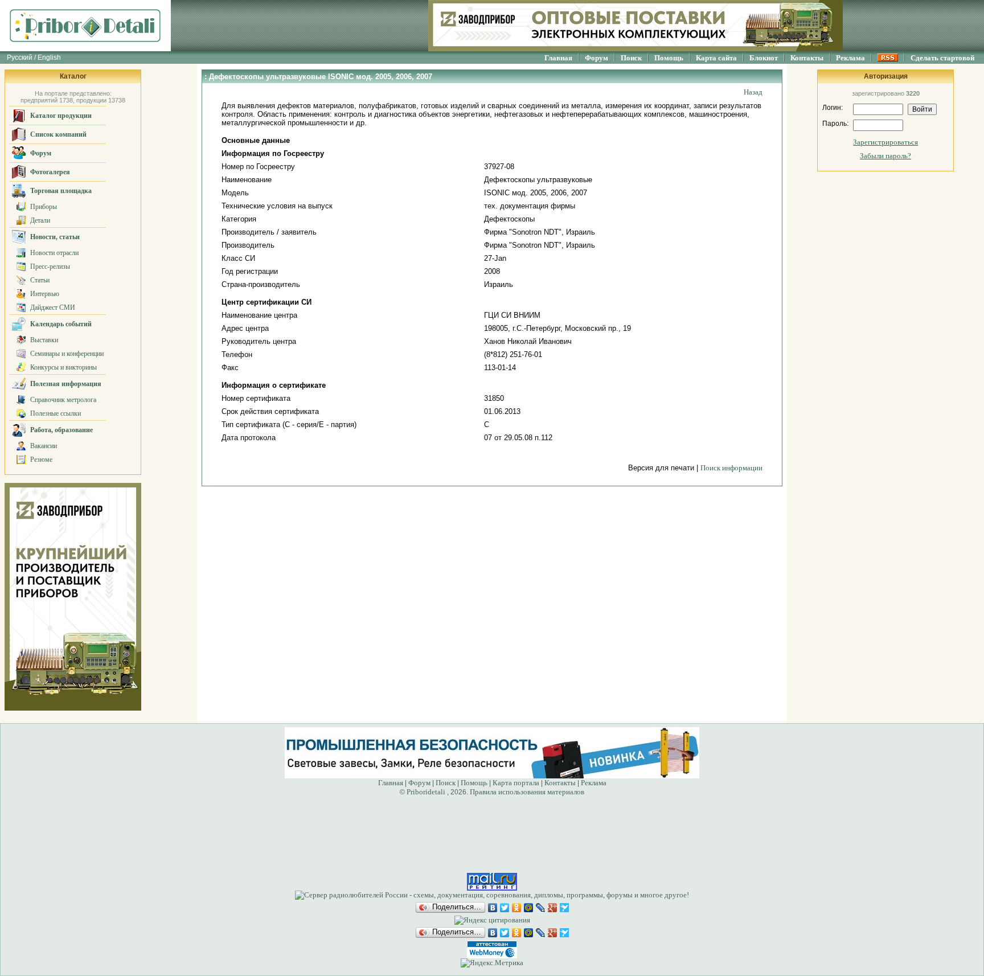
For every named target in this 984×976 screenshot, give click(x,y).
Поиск (631, 58)
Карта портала (516, 782)
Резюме (41, 460)
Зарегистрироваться (885, 142)
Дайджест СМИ (52, 307)
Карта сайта (716, 58)
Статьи (40, 280)
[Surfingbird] (565, 907)
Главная (558, 58)
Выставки (44, 340)
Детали (40, 220)
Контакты (806, 58)
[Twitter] (505, 907)
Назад (753, 92)
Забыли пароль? (885, 155)
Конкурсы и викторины (63, 367)
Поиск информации (731, 468)
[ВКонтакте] (493, 907)
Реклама (850, 58)
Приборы (43, 207)
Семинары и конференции (67, 354)
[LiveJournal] (541, 907)
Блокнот (763, 58)
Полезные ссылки (55, 413)
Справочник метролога (63, 400)
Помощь (668, 58)
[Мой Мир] (529, 907)
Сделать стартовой (942, 58)
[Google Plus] (553, 907)
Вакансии (43, 446)
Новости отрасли (54, 253)
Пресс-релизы (50, 266)
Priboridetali (426, 792)
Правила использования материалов (527, 792)
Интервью (44, 294)
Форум (596, 58)
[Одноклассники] (517, 907)
